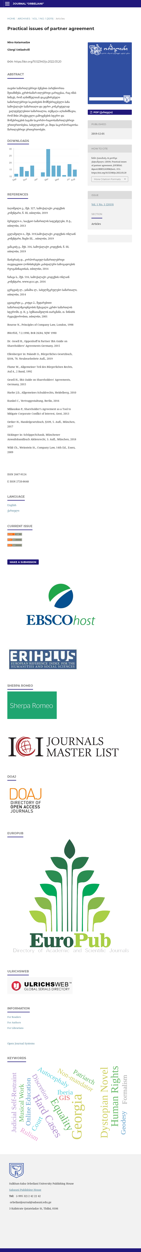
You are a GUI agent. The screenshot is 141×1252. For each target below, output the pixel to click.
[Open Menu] (7, 3)
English (11, 505)
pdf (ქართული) (103, 112)
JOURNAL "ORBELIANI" (28, 3)
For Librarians (15, 1028)
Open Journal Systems (21, 1043)
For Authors (14, 1022)
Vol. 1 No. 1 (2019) (42, 18)
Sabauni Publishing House (25, 1189)
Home (11, 18)
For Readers (14, 1017)
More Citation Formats (107, 179)
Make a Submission (23, 562)
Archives (24, 18)
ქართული (13, 510)
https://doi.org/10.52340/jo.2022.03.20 (37, 61)
